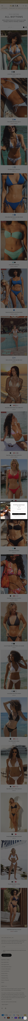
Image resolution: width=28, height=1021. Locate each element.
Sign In (19, 507)
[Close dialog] (26, 502)
